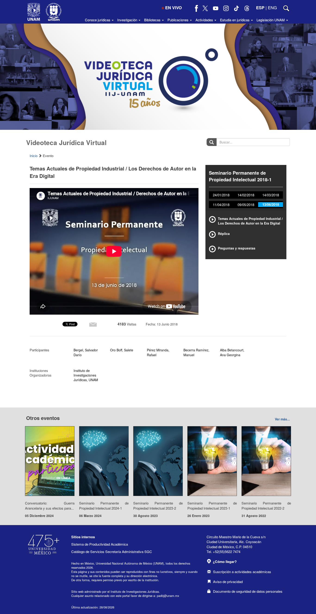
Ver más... (282, 419)
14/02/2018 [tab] (246, 194)
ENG (272, 7)
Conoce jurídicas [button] (98, 19)
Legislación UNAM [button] (271, 19)
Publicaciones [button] (178, 19)
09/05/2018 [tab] (246, 204)
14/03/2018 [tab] (270, 194)
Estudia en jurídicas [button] (235, 19)
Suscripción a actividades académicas (242, 571)
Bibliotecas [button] (152, 19)
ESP (260, 8)
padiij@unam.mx (168, 595)
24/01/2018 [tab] (221, 194)
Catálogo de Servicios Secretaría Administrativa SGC (111, 551)
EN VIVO (173, 8)
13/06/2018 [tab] (270, 204)
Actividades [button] (204, 19)
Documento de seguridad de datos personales (247, 591)
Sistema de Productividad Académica (99, 544)
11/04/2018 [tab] (221, 204)
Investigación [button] (127, 19)
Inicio (33, 155)
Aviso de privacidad (228, 581)
